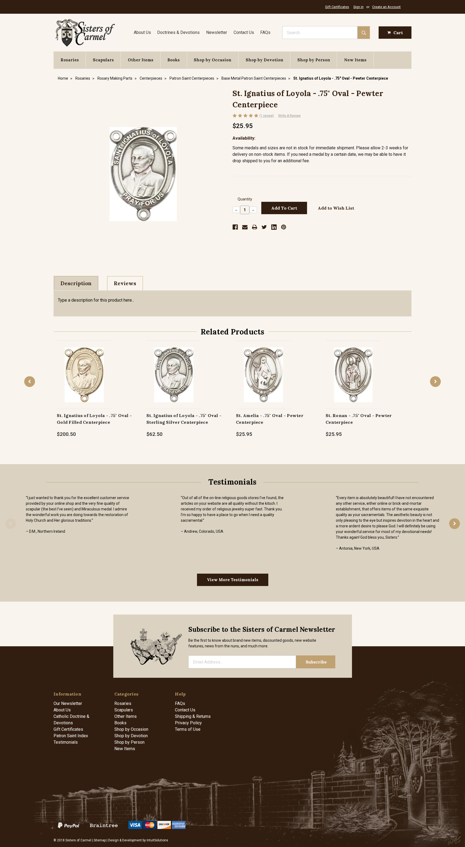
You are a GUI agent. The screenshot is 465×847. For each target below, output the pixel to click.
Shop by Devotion (264, 59)
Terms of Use (187, 729)
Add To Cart (84, 380)
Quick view (84, 369)
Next (435, 381)
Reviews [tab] (125, 283)
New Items (355, 59)
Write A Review (289, 116)
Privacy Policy (188, 722)
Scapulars (103, 59)
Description (76, 283)
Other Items (140, 59)
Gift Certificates (337, 7)
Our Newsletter (68, 703)
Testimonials (66, 742)
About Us (142, 32)
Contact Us (244, 32)
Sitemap (100, 840)
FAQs (265, 32)
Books (173, 59)
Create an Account (386, 7)
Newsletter (216, 32)
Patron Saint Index (71, 735)
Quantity (245, 199)
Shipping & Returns (193, 716)
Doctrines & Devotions (178, 32)
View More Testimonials (232, 579)
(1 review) (266, 116)
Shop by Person (313, 59)
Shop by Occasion (212, 59)
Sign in (358, 7)
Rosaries (70, 59)
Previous (29, 381)
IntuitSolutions (157, 840)
